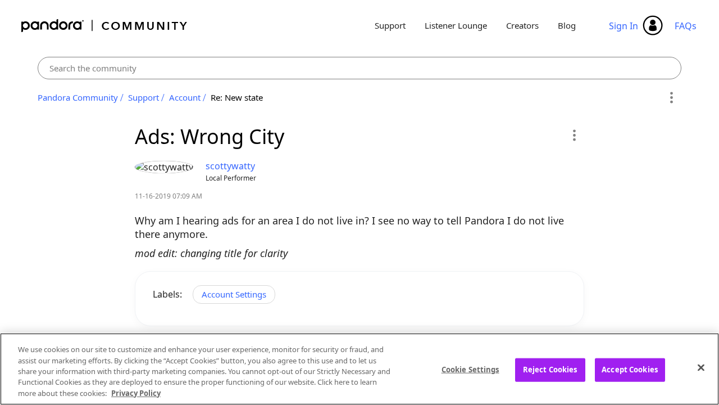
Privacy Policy (136, 393)
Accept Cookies (630, 369)
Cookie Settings (470, 369)
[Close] (701, 368)
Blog (567, 25)
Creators (522, 25)
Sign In (623, 26)
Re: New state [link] (237, 97)
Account (185, 97)
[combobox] (360, 68)
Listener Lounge (456, 25)
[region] (359, 369)
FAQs (686, 26)
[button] (573, 135)
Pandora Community (105, 25)
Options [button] (671, 98)
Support (390, 25)
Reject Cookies (550, 369)
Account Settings (234, 294)
